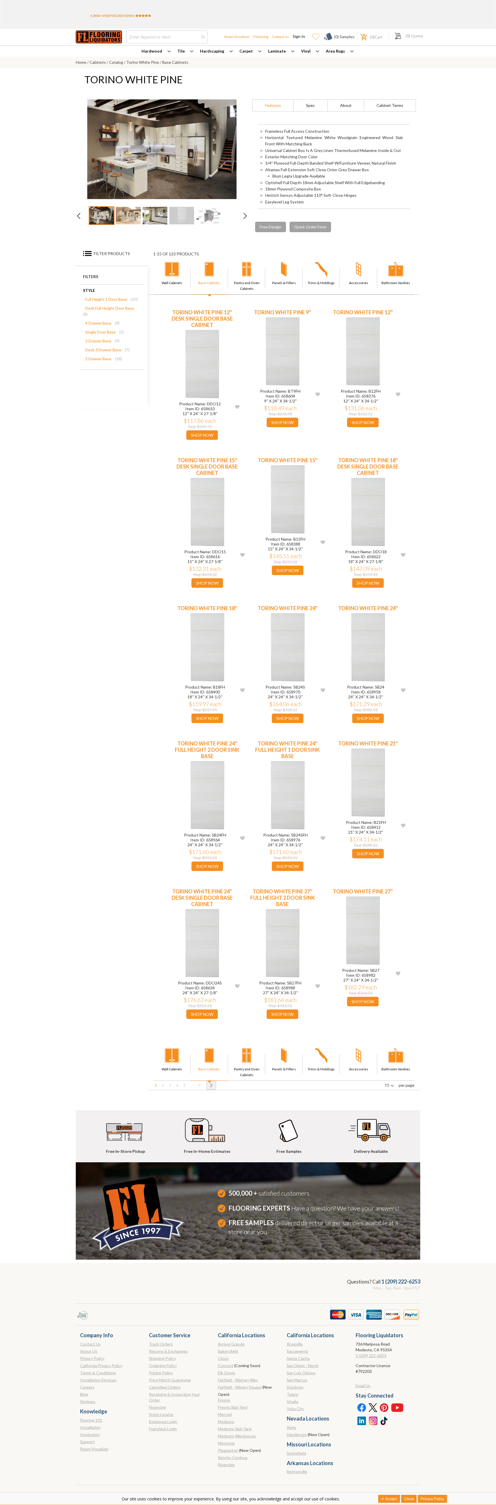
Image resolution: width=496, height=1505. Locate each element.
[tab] (273, 105)
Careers (87, 1387)
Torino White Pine (143, 62)
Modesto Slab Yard (234, 1428)
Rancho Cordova (232, 1457)
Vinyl (306, 51)
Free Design (270, 226)
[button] (237, 406)
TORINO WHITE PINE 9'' (282, 312)
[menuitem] (156, 51)
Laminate (277, 51)
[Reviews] (143, 16)
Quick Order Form (310, 226)
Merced (225, 1414)
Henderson (297, 1434)
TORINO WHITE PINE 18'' (207, 608)
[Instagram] (373, 1420)
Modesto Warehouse (237, 1435)
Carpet (246, 51)
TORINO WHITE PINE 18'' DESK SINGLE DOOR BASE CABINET (367, 466)
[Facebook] (361, 1407)
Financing (260, 36)
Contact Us (280, 36)
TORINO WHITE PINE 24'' (287, 608)
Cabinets (98, 62)
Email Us (363, 1385)
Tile (181, 51)
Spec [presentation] (310, 105)
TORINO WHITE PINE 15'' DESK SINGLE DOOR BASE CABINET (207, 466)
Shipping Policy (162, 1358)
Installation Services (98, 1379)
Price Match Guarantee (170, 1379)
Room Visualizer (237, 36)
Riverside (226, 1464)
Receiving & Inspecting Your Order (174, 1397)
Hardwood (152, 51)
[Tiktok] (384, 1420)
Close (409, 1498)
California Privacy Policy (101, 1365)
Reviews (87, 1401)
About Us (88, 1351)
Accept (390, 1498)
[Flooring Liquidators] (99, 36)
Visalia (292, 1401)
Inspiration (90, 1434)
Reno (291, 1427)
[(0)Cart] (360, 36)
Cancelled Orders (165, 1387)
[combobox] (167, 36)
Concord (225, 1365)
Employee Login (163, 1421)
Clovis (223, 1358)
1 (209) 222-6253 (400, 1281)
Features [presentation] (273, 105)
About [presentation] (346, 105)
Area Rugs (335, 51)
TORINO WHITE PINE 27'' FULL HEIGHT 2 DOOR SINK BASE (282, 897)
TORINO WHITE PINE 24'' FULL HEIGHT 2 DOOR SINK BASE (207, 749)
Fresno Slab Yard (232, 1407)
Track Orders (161, 1344)
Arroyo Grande (231, 1344)
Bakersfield (228, 1351)
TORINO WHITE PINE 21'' (368, 743)
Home (81, 62)
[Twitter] (373, 1407)
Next (242, 217)
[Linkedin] (361, 1420)
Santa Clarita (298, 1358)
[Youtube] (397, 1407)
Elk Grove (226, 1372)
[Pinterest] (384, 1407)
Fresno (224, 1400)
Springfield (296, 1453)
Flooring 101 (91, 1420)
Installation (90, 1427)
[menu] (248, 51)
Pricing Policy (161, 1372)
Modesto (226, 1421)
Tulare (292, 1394)
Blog (84, 1394)
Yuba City (295, 1408)
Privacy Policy (92, 1358)
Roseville (295, 1344)
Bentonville (297, 1471)
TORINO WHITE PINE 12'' (363, 312)
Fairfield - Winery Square (239, 1387)
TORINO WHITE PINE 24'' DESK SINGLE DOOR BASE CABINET (202, 897)
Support (87, 1441)
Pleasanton (228, 1450)
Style (89, 290)
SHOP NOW (202, 435)
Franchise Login (163, 1428)
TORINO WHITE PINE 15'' (287, 460)
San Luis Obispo (301, 1372)
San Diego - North (303, 1365)
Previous (81, 217)
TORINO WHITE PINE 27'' (363, 891)
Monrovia (226, 1443)
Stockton (295, 1387)
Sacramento (297, 1351)
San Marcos (297, 1379)
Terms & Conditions (98, 1372)
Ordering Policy (163, 1365)
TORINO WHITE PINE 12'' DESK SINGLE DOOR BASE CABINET (202, 318)
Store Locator (161, 1414)
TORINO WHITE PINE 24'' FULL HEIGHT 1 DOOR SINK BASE (287, 749)
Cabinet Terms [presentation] (390, 105)
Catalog (116, 62)
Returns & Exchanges (168, 1351)
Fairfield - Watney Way (238, 1379)
